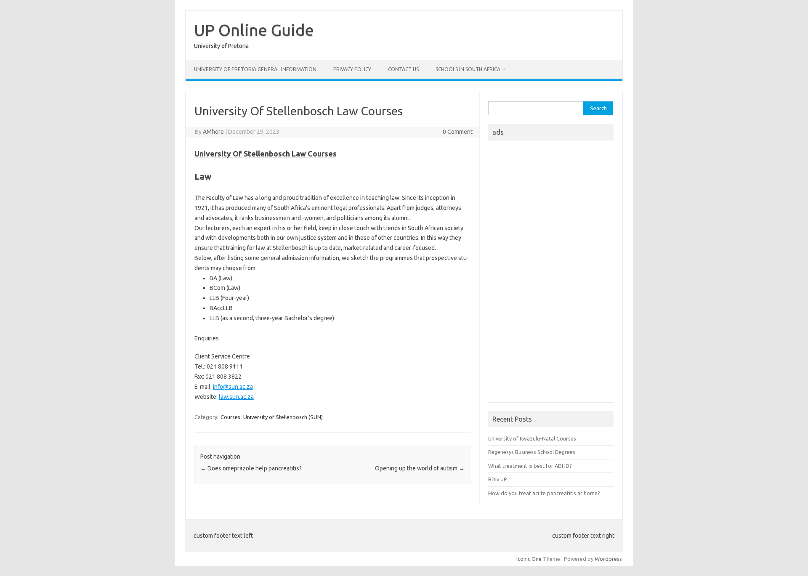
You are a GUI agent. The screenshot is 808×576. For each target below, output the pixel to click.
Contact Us (403, 69)
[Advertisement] (551, 274)
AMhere (213, 131)
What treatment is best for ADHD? (530, 466)
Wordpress (608, 559)
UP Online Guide (254, 30)
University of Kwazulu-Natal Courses (532, 438)
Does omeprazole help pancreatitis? (251, 468)
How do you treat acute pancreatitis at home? (544, 493)
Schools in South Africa (468, 69)
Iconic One (529, 559)
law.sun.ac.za (236, 396)
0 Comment (458, 131)
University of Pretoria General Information (255, 69)
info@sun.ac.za (233, 386)
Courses (230, 417)
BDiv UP (497, 479)
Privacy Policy (352, 69)
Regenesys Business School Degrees (531, 452)
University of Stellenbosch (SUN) (283, 417)
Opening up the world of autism (420, 468)
